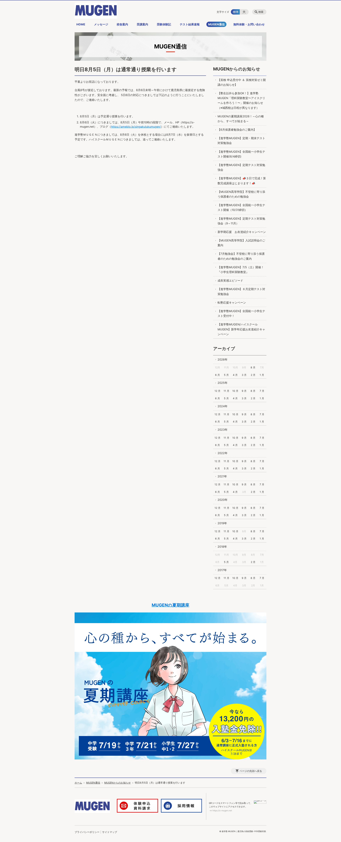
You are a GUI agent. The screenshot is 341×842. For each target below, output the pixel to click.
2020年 (223, 500)
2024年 (223, 406)
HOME (80, 24)
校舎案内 (122, 24)
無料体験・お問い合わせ (249, 24)
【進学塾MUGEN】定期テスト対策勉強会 (241, 167)
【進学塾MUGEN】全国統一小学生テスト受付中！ (241, 313)
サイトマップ (109, 831)
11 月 (226, 390)
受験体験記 (164, 24)
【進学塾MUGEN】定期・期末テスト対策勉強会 (241, 140)
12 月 (217, 390)
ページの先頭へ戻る (251, 770)
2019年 (222, 523)
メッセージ (101, 24)
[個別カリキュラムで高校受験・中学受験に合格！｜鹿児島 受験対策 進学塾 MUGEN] (96, 10)
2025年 (223, 383)
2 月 (253, 374)
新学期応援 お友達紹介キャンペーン (242, 232)
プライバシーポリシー (87, 831)
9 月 (244, 390)
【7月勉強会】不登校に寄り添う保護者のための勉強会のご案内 (241, 256)
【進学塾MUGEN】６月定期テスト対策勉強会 (241, 291)
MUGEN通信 (216, 24)
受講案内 (142, 24)
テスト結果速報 (190, 24)
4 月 (235, 374)
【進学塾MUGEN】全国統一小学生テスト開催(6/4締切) (241, 154)
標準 (236, 12)
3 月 (244, 374)
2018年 (222, 546)
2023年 (223, 429)
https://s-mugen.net (222, 810)
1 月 (262, 374)
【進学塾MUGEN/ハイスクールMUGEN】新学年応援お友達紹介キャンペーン (241, 329)
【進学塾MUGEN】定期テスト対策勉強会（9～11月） (241, 221)
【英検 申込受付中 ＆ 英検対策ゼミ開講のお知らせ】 (242, 82)
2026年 (223, 359)
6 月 (217, 374)
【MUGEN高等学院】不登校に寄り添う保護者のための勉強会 (241, 194)
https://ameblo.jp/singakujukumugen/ (136, 126)
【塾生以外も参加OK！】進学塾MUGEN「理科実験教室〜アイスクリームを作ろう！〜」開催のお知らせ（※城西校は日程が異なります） (241, 100)
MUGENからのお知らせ (236, 69)
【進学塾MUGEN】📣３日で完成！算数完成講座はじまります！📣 (242, 180)
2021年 (222, 476)
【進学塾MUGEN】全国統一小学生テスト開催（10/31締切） (241, 207)
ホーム (78, 782)
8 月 (253, 367)
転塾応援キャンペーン (232, 302)
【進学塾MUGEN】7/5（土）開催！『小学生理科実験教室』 (241, 269)
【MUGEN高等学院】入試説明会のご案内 (241, 243)
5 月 (226, 374)
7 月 (262, 390)
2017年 (222, 570)
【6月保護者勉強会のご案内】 (237, 129)
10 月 (235, 390)
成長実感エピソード (230, 280)
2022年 (223, 453)
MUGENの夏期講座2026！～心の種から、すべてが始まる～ (241, 119)
